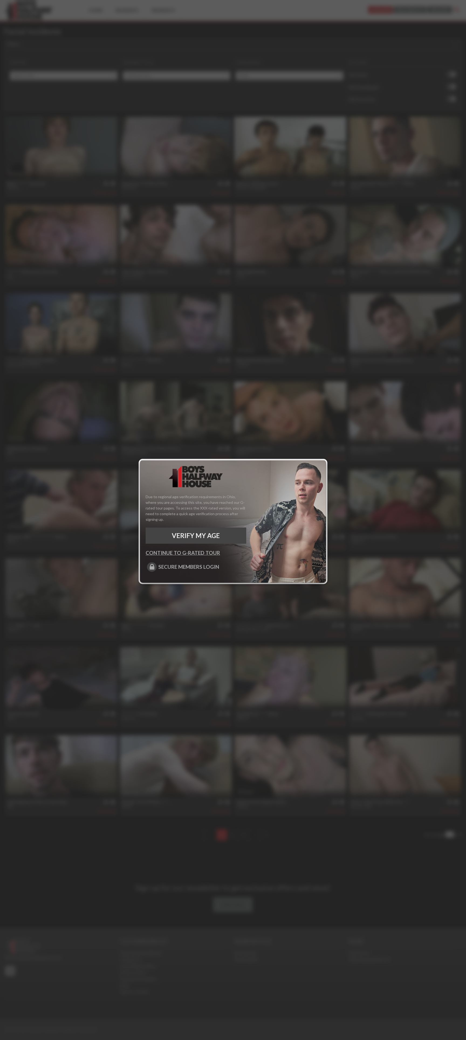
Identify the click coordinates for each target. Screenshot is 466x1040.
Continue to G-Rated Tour (183, 553)
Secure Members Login (188, 567)
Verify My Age (196, 535)
